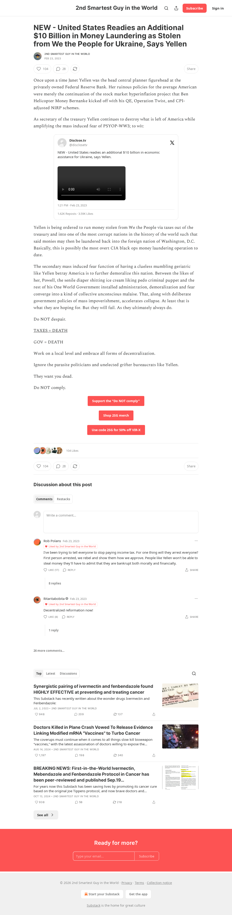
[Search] (166, 8)
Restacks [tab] (63, 499)
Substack (93, 905)
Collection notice (159, 883)
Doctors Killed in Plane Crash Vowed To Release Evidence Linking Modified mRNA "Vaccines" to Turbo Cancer (93, 730)
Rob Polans (52, 540)
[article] (116, 700)
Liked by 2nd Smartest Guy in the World (72, 546)
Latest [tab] (50, 673)
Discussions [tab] (68, 673)
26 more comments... (49, 651)
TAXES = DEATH (51, 330)
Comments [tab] (44, 499)
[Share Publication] (176, 8)
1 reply (53, 630)
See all (42, 815)
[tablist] (53, 499)
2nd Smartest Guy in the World (67, 54)
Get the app (138, 894)
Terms (139, 883)
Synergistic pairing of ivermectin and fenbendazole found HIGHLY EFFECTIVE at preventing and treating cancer (93, 689)
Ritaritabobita (54, 598)
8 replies (55, 583)
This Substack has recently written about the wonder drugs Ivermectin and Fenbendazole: (92, 700)
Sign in (218, 8)
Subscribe (194, 8)
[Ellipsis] (196, 540)
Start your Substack (104, 894)
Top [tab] (38, 673)
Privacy (126, 883)
